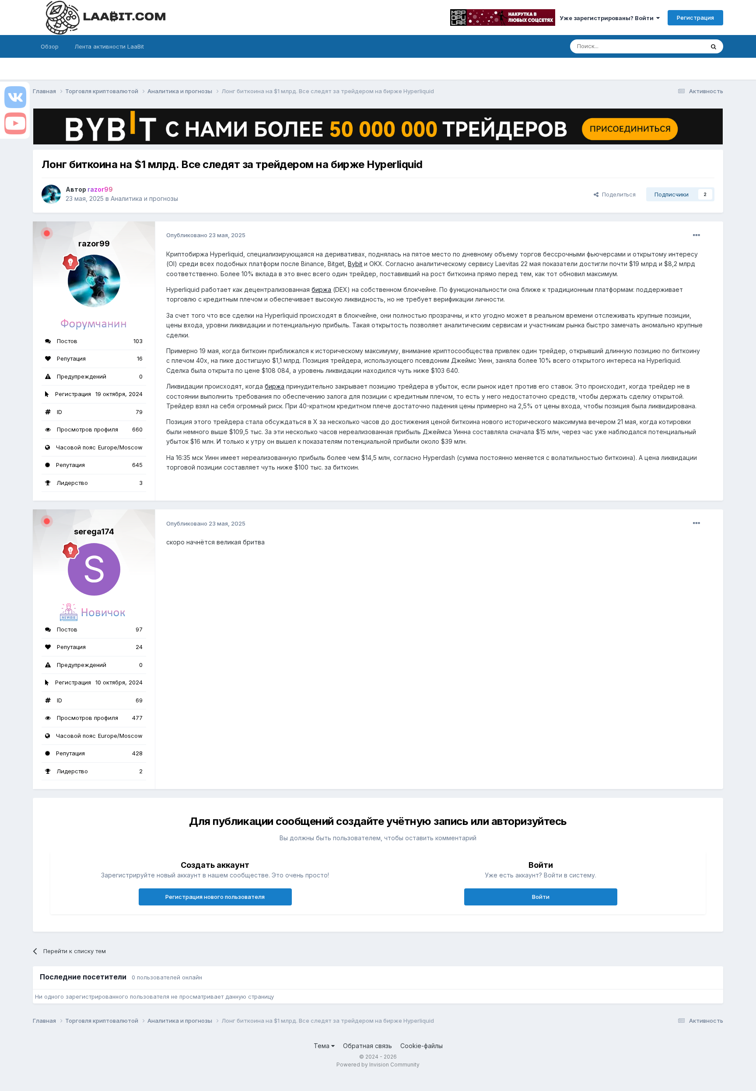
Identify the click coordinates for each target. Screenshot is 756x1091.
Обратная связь (367, 1045)
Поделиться (617, 194)
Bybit (355, 263)
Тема (322, 1045)
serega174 (94, 531)
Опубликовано (205, 235)
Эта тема (680, 46)
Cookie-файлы (421, 1045)
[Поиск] (713, 46)
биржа (321, 289)
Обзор (50, 46)
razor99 (94, 243)
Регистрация (695, 17)
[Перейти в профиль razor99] (51, 194)
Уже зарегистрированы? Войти (608, 17)
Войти (541, 896)
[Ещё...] (696, 235)
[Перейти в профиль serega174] (94, 569)
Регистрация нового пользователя (215, 896)
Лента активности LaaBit (109, 46)
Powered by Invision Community (378, 1064)
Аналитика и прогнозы (144, 198)
